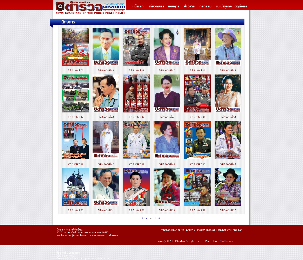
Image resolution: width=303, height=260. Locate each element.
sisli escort (113, 235)
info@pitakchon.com (73, 258)
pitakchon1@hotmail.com (97, 258)
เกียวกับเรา (178, 229)
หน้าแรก (165, 229)
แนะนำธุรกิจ (224, 229)
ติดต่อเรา (237, 229)
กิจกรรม (211, 229)
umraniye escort (97, 235)
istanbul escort (64, 235)
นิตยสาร (190, 229)
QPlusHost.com (225, 241)
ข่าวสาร (201, 229)
